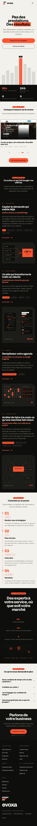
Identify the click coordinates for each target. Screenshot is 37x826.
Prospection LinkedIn (7, 770)
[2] (18, 153)
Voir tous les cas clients (18, 160)
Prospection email (7, 767)
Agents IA (22, 773)
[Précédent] (9, 152)
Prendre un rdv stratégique (18, 40)
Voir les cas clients (18, 46)
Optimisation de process (26, 767)
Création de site (24, 749)
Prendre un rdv (6, 791)
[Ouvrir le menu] (32, 3)
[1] (14, 153)
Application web (24, 756)
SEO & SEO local (6, 749)
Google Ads (5, 756)
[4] (23, 153)
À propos (4, 785)
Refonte (22, 753)
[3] (21, 153)
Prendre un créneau (18, 731)
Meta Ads (4, 759)
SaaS (21, 759)
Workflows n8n (24, 770)
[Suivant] (28, 152)
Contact (4, 788)
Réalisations (5, 781)
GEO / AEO (5, 753)
